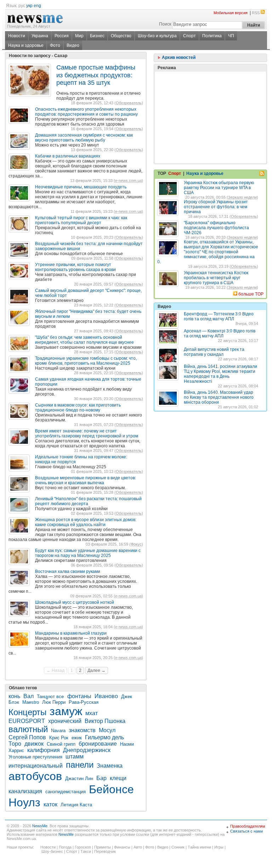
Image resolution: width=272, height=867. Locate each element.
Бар (101, 778)
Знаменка (110, 766)
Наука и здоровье (26, 45)
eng (37, 5)
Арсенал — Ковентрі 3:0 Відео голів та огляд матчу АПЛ (219, 333)
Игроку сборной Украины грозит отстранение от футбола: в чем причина (216, 206)
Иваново (106, 696)
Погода (65, 847)
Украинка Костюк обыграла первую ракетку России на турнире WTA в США (219, 187)
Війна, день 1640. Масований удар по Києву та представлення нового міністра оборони (219, 397)
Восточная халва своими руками (67, 571)
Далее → (96, 670)
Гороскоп (83, 847)
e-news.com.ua (128, 180)
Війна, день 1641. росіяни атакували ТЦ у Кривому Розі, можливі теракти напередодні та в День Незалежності (220, 374)
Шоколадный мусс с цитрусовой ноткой (74, 602)
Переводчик (105, 851)
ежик (77, 737)
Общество (121, 35)
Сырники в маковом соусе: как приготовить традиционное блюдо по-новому (78, 408)
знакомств (82, 730)
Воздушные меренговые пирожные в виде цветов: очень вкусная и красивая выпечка (85, 480)
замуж (66, 711)
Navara (58, 730)
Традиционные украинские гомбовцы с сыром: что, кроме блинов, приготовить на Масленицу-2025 (86, 361)
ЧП (231, 35)
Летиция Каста (76, 804)
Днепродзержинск (86, 750)
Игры (218, 847)
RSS (256, 13)
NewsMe (39, 826)
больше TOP (251, 294)
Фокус (136, 544)
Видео (73, 45)
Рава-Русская (83, 702)
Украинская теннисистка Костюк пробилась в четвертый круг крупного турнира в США (216, 277)
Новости (16, 35)
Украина (40, 35)
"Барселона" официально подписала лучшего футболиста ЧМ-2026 (216, 227)
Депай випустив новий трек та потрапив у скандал (214, 352)
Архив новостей (178, 57)
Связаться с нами (246, 831)
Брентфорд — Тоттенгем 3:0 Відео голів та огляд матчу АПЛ (219, 316)
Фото (55, 45)
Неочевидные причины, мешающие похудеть (80, 186)
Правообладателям (247, 826)
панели (80, 764)
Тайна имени (199, 847)
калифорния (43, 750)
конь (14, 696)
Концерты (27, 712)
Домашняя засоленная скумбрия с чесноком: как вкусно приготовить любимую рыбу (84, 138)
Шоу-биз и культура (157, 35)
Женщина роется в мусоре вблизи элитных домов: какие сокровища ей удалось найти (85, 522)
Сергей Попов (27, 737)
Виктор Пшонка (105, 721)
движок (34, 744)
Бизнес (97, 35)
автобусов (35, 776)
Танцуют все (51, 696)
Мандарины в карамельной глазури (71, 633)
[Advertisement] (210, 99)
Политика (212, 35)
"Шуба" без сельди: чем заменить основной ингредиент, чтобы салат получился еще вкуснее (84, 340)
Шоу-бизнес (52, 851)
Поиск (165, 24)
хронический (64, 721)
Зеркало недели (242, 197)
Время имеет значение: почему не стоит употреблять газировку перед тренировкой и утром (86, 433)
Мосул (107, 730)
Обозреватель (129, 103)
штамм (75, 756)
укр (29, 5)
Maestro (30, 702)
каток (50, 804)
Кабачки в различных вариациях (67, 156)
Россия (62, 35)
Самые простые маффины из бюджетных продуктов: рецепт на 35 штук (95, 75)
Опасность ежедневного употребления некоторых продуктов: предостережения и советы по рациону (86, 112)
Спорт (189, 35)
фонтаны (79, 696)
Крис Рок (58, 737)
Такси (85, 851)
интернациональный (35, 766)
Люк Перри (54, 702)
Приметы (102, 847)
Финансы (122, 847)
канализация (25, 791)
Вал (28, 696)
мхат (91, 713)
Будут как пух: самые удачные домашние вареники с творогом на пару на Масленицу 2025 (88, 553)
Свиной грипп (61, 744)
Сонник (178, 847)
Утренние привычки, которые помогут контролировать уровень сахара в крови (75, 267)
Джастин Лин (79, 778)
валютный (28, 729)
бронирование (98, 744)
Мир (79, 35)
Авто (138, 847)
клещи (118, 778)
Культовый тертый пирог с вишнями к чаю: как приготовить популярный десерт (81, 220)
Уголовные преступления (35, 757)
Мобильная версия (231, 13)
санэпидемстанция (65, 791)
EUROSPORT (26, 721)
